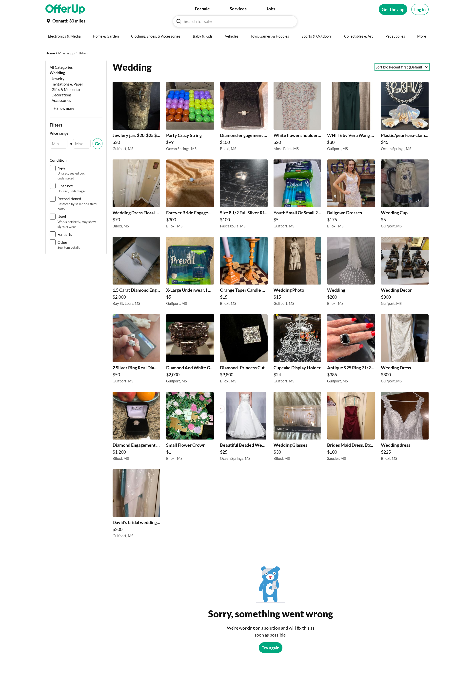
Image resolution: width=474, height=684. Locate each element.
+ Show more (64, 108)
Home (50, 53)
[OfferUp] (65, 9)
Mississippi (66, 53)
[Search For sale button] (179, 21)
